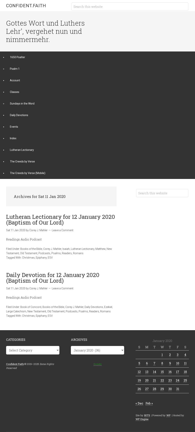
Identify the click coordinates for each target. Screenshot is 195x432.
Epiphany (41, 257)
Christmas (28, 257)
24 (177, 380)
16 (170, 372)
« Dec (139, 403)
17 (177, 372)
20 (147, 380)
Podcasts (44, 253)
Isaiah (66, 248)
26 (139, 389)
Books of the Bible (31, 248)
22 (162, 380)
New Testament (36, 311)
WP (168, 415)
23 (170, 380)
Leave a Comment (62, 230)
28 (154, 389)
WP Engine (142, 419)
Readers (67, 253)
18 (185, 372)
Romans (78, 253)
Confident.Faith (26, 5)
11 (185, 363)
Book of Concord (30, 307)
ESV (50, 257)
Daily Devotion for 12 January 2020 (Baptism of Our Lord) (52, 277)
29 (162, 389)
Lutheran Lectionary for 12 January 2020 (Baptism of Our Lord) (60, 219)
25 (185, 380)
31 (177, 389)
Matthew (100, 248)
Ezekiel (108, 307)
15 (162, 372)
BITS (147, 415)
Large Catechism (16, 311)
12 (139, 372)
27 (147, 389)
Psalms (56, 253)
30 (170, 389)
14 (154, 372)
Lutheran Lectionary (82, 248)
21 (154, 380)
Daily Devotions (94, 307)
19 (139, 380)
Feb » (149, 403)
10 (177, 363)
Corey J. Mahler (52, 248)
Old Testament (28, 253)
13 (146, 372)
